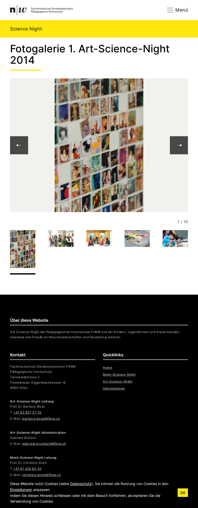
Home (107, 367)
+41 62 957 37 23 (27, 412)
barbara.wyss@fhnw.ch (41, 419)
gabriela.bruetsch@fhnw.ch (44, 444)
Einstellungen (21, 489)
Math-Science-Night (119, 374)
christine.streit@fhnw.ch (41, 475)
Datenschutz (81, 483)
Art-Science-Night (117, 381)
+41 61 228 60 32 (27, 469)
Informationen (114, 388)
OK (182, 492)
